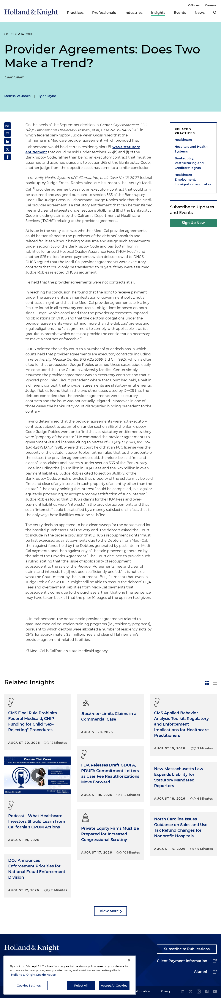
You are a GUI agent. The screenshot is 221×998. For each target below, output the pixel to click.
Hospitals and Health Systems (191, 149)
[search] (215, 12)
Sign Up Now (193, 223)
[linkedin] (182, 991)
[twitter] (191, 991)
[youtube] (215, 991)
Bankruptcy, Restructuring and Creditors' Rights (189, 163)
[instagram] (199, 991)
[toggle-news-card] (207, 683)
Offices (194, 5)
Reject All (81, 985)
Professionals (104, 13)
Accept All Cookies (114, 985)
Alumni (200, 972)
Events (180, 13)
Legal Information (138, 991)
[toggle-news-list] (215, 683)
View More (109, 911)
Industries (133, 13)
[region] (69, 975)
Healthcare (183, 140)
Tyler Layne (47, 96)
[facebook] (206, 991)
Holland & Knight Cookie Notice (33, 974)
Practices (75, 13)
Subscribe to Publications (187, 949)
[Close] (129, 960)
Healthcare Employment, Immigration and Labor (193, 179)
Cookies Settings (29, 985)
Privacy (165, 991)
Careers (211, 5)
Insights (158, 13)
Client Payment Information (182, 961)
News (200, 13)
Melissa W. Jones (17, 96)
